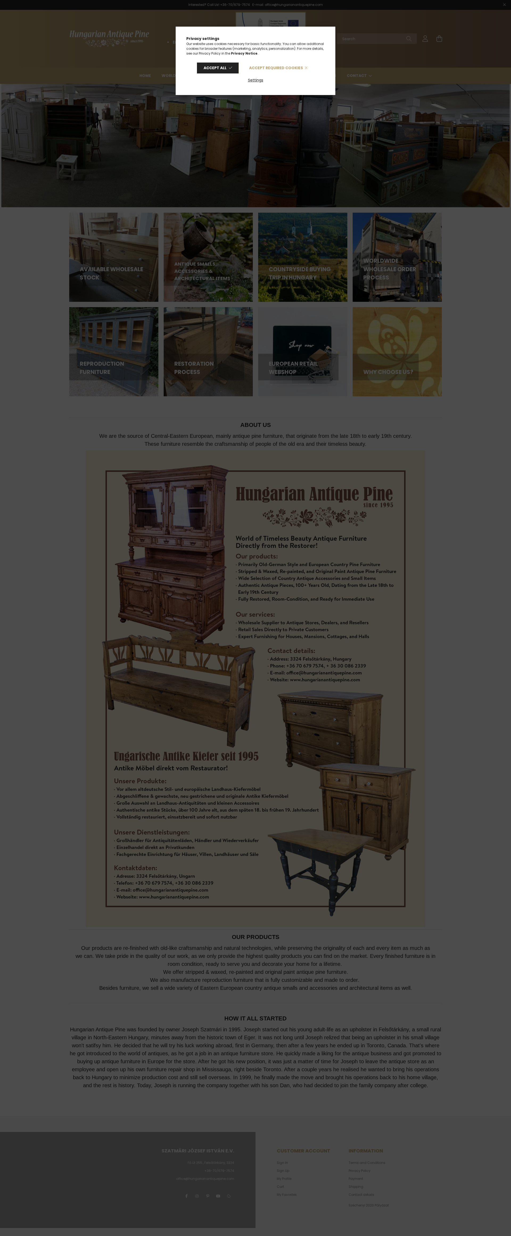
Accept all (215, 68)
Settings (255, 80)
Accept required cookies (276, 68)
